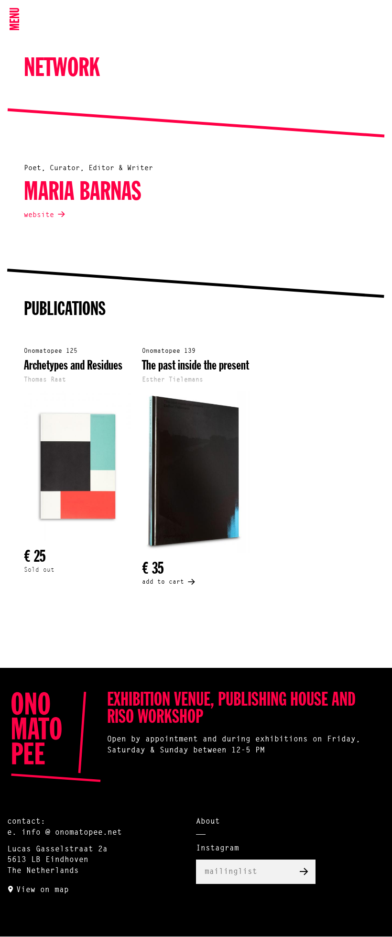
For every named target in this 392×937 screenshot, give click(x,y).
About (208, 822)
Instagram (217, 848)
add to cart (163, 582)
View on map (42, 890)
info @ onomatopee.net (72, 833)
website (39, 215)
